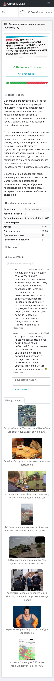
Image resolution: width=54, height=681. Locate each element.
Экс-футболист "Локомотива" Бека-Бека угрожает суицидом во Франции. (27, 430)
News (45, 226)
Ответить (18, 328)
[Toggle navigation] (49, 3)
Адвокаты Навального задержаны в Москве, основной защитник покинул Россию (27, 596)
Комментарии (15, 256)
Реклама (12, 247)
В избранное (28, 73)
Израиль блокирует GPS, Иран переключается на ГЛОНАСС (27, 664)
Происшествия (33, 209)
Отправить (21, 389)
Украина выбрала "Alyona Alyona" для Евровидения (27, 631)
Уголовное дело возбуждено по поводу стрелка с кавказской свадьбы (27, 496)
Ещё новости (15, 400)
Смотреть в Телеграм (28, 67)
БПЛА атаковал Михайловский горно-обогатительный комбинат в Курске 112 (27, 529)
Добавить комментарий (20, 263)
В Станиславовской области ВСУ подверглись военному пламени (27, 562)
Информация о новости (21, 203)
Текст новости (15, 94)
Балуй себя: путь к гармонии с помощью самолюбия (27, 463)
